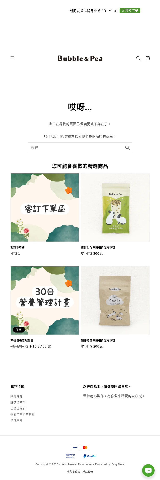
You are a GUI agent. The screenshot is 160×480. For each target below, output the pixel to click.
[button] (12, 58)
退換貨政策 (18, 402)
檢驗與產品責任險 (22, 414)
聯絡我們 (87, 471)
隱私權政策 (73, 471)
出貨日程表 (18, 408)
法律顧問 (16, 420)
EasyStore (118, 464)
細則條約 (16, 396)
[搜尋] (127, 147)
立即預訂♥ (105, 10)
